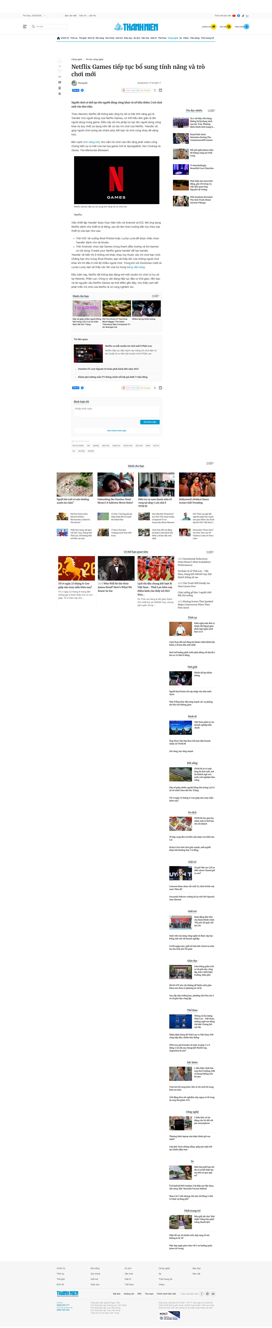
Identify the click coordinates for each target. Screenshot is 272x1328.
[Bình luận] (59, 82)
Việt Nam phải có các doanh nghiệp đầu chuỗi (204, 725)
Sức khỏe (109, 38)
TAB (88, 446)
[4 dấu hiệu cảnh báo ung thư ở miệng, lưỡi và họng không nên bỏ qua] (180, 1074)
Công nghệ (173, 38)
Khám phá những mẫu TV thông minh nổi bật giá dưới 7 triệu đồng (113, 377)
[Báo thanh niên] (136, 26)
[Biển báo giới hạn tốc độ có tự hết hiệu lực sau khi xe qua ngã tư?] (180, 1173)
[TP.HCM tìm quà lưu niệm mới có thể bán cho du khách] (180, 824)
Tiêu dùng (195, 38)
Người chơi (128, 446)
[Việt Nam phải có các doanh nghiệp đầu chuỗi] (180, 728)
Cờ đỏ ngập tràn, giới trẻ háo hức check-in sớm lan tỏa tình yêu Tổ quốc (191, 947)
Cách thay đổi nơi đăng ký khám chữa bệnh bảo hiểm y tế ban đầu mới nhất (192, 643)
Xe (180, 38)
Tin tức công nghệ (94, 59)
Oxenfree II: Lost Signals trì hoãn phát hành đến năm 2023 (108, 369)
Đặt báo (116, 1294)
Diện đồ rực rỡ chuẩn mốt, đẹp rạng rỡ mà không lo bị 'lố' (189, 1236)
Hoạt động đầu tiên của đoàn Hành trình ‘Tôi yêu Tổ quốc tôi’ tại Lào (204, 921)
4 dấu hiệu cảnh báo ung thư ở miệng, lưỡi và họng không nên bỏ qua (204, 1072)
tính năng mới (91, 142)
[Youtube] (234, 15)
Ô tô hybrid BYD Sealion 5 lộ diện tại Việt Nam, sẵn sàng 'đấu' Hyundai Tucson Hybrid (191, 1187)
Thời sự (73, 38)
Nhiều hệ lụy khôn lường (203, 674)
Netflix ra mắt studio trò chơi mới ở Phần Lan (128, 346)
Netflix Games (78, 446)
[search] (49, 26)
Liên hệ (92, 15)
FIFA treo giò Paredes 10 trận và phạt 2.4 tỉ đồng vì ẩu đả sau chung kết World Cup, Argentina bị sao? (189, 1048)
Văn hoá (129, 1273)
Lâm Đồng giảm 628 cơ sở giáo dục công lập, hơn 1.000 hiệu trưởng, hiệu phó (204, 970)
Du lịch (137, 38)
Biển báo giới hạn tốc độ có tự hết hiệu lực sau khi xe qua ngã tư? (204, 1171)
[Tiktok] (243, 15)
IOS (74, 451)
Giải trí (153, 38)
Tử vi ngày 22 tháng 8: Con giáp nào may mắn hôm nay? (191, 799)
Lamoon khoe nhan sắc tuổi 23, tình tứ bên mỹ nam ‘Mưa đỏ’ (191, 887)
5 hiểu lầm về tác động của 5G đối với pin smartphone (203, 1120)
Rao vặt (196, 1273)
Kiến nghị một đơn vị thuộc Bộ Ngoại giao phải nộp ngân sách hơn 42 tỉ (204, 627)
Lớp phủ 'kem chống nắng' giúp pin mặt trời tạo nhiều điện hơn (190, 1148)
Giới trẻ (119, 38)
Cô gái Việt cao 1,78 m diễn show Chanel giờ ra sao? (204, 870)
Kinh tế (91, 38)
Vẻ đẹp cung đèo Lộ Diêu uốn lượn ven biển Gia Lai (191, 838)
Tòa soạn (149, 1294)
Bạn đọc (197, 1268)
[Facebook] (238, 15)
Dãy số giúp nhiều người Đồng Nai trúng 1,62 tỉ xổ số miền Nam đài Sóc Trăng (191, 789)
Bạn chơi (105, 446)
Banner (96, 446)
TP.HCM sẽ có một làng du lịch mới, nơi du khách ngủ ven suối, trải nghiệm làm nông (204, 774)
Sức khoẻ (95, 1273)
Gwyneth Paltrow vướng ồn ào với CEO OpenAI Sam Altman (191, 898)
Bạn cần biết (71, 15)
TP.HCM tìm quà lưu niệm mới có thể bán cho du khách (204, 821)
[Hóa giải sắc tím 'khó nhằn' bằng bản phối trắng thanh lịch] (180, 1222)
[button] (59, 61)
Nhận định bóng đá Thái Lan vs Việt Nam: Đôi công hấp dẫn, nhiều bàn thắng (191, 1036)
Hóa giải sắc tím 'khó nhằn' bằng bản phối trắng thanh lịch (204, 1219)
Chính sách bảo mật (166, 1294)
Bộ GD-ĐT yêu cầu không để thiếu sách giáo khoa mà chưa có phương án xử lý (190, 986)
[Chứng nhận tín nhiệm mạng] (169, 1316)
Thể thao (162, 38)
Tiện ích (82, 15)
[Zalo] (247, 15)
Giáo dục (128, 38)
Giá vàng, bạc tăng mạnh (181, 751)
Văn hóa (145, 38)
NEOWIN (91, 451)
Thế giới (82, 38)
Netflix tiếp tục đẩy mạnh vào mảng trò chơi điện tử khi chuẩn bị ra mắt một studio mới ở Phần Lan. (131, 352)
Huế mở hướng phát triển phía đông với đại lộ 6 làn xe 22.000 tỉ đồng (192, 653)
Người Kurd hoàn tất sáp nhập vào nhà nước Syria (190, 693)
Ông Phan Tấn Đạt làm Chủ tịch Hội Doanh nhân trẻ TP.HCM (190, 742)
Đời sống (100, 38)
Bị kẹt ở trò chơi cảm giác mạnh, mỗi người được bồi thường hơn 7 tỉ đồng (190, 848)
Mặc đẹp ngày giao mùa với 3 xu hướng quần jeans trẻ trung (190, 1247)
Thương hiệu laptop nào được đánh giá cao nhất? (189, 1137)
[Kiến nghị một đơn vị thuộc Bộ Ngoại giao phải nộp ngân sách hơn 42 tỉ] (180, 629)
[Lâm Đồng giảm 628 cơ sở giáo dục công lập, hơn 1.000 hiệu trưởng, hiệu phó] (180, 972)
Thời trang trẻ (207, 38)
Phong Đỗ (83, 83)
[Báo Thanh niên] (67, 1294)
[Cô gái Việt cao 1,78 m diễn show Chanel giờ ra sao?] (180, 873)
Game (148, 446)
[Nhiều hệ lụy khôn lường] (180, 678)
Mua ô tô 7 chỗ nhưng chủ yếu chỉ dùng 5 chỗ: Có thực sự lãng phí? (191, 1197)
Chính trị (65, 38)
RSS (139, 1294)
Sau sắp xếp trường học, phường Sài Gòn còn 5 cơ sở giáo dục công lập (191, 997)
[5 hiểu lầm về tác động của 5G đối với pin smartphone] (180, 1123)
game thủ (116, 446)
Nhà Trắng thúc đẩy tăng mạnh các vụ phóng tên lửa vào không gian (191, 703)
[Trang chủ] (58, 38)
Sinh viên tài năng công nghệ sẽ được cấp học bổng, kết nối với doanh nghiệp (191, 937)
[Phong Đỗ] (74, 83)
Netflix (156, 446)
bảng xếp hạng (136, 267)
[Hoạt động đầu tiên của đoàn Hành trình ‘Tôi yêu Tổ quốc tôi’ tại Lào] (180, 923)
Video (186, 38)
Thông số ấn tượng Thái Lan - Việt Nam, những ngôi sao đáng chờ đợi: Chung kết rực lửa (204, 1021)
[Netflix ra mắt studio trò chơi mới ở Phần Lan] (88, 353)
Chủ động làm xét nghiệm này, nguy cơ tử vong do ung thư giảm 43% (191, 1098)
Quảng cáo (129, 1294)
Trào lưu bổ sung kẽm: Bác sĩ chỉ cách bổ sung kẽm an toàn (191, 1088)
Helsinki (81, 451)
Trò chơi (139, 446)
